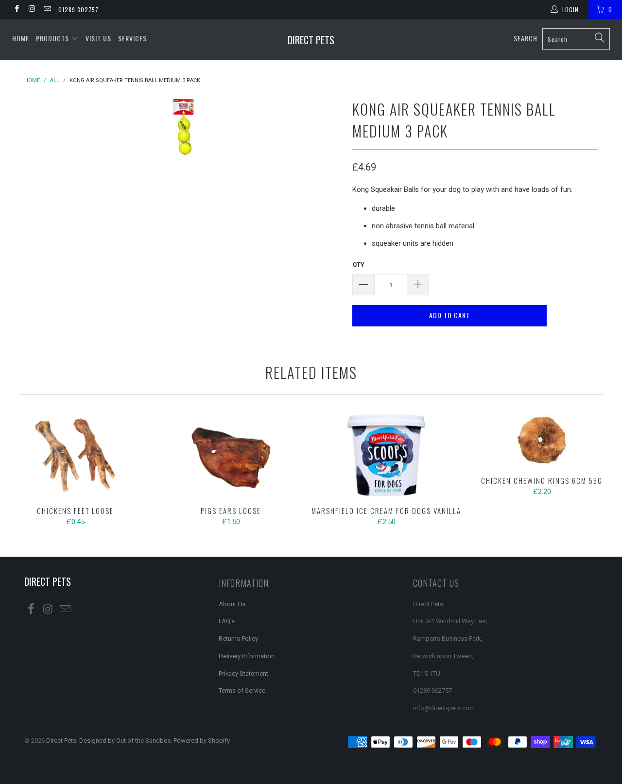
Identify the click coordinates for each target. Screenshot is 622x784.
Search (525, 38)
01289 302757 (78, 9)
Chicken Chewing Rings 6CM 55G (541, 440)
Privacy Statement (243, 673)
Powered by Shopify (201, 740)
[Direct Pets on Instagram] (31, 9)
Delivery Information (247, 656)
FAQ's (227, 621)
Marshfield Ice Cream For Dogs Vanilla (386, 455)
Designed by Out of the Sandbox (125, 740)
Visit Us (98, 38)
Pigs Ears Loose (231, 455)
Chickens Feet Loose (75, 455)
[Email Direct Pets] (47, 9)
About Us (232, 604)
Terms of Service (242, 690)
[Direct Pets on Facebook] (16, 9)
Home (20, 38)
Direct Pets (311, 40)
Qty (358, 264)
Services (132, 38)
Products (53, 38)
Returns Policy (238, 638)
